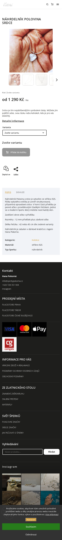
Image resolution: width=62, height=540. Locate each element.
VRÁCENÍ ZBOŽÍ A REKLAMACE (16, 365)
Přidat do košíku (18, 152)
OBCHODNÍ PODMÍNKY (13, 376)
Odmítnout (31, 534)
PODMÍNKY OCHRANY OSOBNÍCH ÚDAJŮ (20, 370)
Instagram (6, 288)
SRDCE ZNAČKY (9, 427)
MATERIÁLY (7, 404)
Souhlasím (31, 526)
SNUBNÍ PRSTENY (10, 399)
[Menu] (58, 4)
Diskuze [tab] (20, 192)
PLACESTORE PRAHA (11, 304)
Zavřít (52, 179)
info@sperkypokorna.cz (12, 281)
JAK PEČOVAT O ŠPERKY (13, 432)
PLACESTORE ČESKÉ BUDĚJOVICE (17, 315)
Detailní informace (13, 121)
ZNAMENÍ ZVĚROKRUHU (13, 393)
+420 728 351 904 (10, 285)
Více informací (51, 514)
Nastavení (31, 519)
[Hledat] (47, 4)
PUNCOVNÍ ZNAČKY (11, 421)
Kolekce (35, 240)
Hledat (51, 451)
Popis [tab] (8, 192)
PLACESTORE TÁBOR (11, 310)
